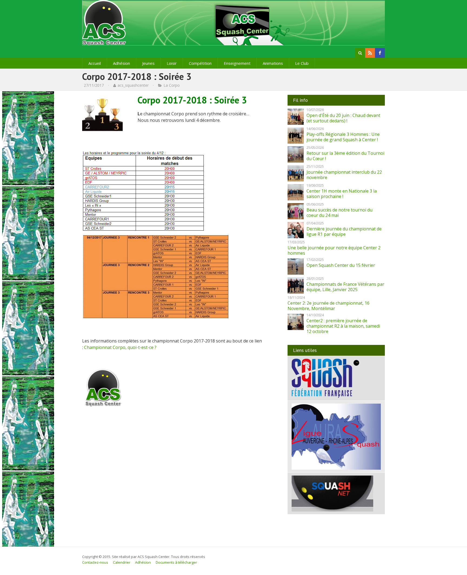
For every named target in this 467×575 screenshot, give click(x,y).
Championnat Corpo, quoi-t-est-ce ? (120, 347)
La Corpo (172, 85)
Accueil (94, 63)
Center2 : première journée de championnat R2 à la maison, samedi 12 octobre (343, 326)
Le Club (302, 63)
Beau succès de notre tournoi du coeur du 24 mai (339, 212)
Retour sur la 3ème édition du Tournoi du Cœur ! (345, 156)
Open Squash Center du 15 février (340, 265)
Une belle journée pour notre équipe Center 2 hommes (334, 250)
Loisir (172, 63)
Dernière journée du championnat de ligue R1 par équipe (344, 231)
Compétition (200, 63)
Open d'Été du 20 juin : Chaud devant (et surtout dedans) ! (343, 118)
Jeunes (148, 63)
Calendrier (121, 562)
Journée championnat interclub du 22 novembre (344, 174)
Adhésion (121, 63)
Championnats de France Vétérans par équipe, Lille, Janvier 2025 (345, 286)
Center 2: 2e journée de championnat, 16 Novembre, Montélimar (328, 305)
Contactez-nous (95, 562)
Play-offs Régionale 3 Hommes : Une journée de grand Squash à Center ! (343, 137)
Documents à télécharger (176, 562)
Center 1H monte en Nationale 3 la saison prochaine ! (341, 193)
